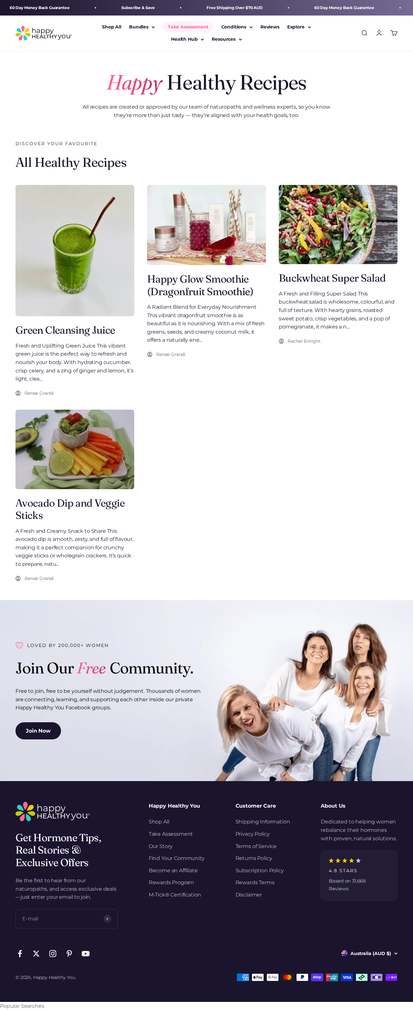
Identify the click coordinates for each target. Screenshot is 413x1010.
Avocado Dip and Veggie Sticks (70, 509)
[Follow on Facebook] (19, 953)
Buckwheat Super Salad (332, 278)
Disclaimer (249, 895)
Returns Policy (254, 858)
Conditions (233, 27)
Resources (224, 39)
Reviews (269, 27)
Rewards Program (171, 882)
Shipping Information (263, 822)
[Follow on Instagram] (52, 953)
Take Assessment (188, 27)
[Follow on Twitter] (36, 953)
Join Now (38, 731)
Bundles (138, 27)
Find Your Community (177, 858)
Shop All (111, 27)
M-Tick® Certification (175, 895)
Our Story (161, 846)
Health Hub (184, 39)
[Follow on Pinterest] (69, 953)
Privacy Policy (253, 834)
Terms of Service (256, 846)
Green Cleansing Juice (65, 330)
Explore (296, 27)
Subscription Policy (260, 870)
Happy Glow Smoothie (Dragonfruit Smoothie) (200, 285)
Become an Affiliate (173, 870)
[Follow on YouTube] (85, 953)
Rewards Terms (255, 882)
